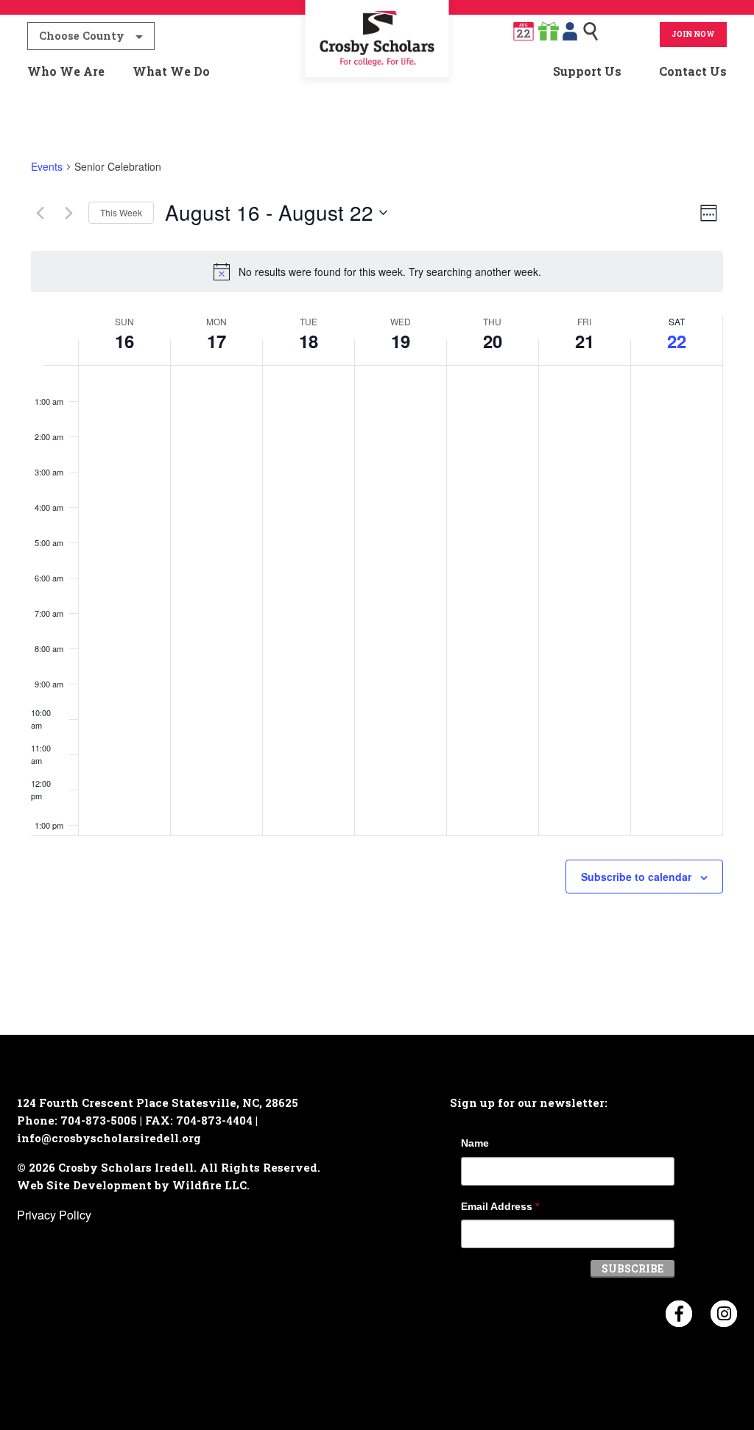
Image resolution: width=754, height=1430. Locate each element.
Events (47, 167)
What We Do (171, 71)
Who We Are (66, 71)
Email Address (500, 1206)
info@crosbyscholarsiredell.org (109, 1137)
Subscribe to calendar (636, 876)
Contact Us (693, 71)
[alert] (377, 271)
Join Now (693, 34)
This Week (121, 212)
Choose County (81, 36)
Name (475, 1143)
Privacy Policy (54, 1214)
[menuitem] (377, 71)
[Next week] (68, 213)
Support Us (587, 71)
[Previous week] (40, 213)
